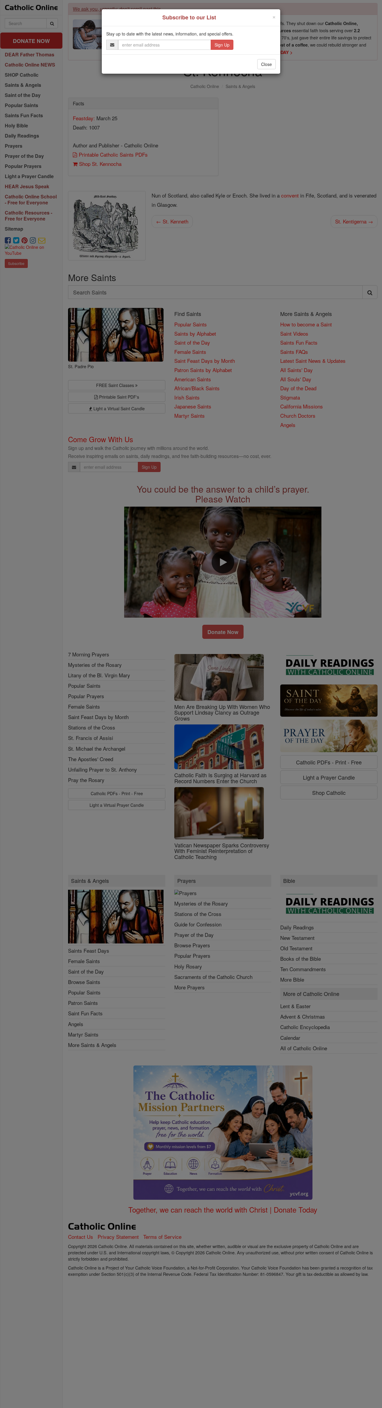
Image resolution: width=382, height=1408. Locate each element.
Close (266, 64)
